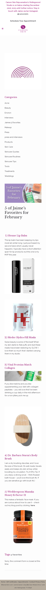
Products (9, 142)
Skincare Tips (10, 161)
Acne (7, 103)
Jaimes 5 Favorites (12, 122)
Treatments (9, 171)
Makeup (8, 127)
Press (7, 132)
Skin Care (9, 147)
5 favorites (16, 555)
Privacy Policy (40, 582)
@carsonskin (22, 14)
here (33, 505)
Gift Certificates (11, 582)
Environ (8, 113)
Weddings (9, 176)
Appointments (23, 582)
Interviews (9, 118)
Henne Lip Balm (17, 235)
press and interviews (13, 137)
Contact (32, 582)
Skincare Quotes (12, 152)
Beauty (8, 108)
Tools (7, 166)
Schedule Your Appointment (23, 21)
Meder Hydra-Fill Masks (22, 337)
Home (3, 582)
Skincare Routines (12, 157)
